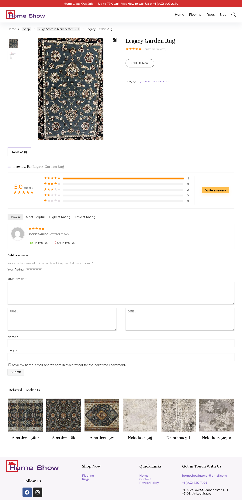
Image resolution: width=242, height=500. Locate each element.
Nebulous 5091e (216, 437)
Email (12, 351)
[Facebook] (27, 492)
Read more (25, 444)
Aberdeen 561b (25, 437)
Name (13, 337)
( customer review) (154, 48)
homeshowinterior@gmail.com (204, 475)
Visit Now (127, 3)
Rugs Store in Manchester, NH (58, 29)
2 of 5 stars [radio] (29, 268)
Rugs (211, 14)
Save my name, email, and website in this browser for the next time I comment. (69, 365)
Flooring (195, 14)
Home (179, 14)
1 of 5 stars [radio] (27, 268)
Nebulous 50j (140, 437)
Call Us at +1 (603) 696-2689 (158, 3)
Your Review (17, 279)
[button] (114, 40)
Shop (26, 29)
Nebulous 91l (178, 437)
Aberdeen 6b (63, 437)
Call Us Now (139, 63)
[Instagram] (37, 492)
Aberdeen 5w (102, 437)
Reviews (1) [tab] (19, 152)
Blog (223, 14)
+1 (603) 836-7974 (194, 483)
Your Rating (16, 269)
